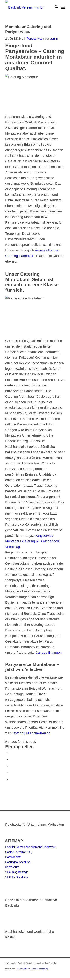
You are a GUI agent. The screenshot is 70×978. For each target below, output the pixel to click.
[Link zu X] (45, 973)
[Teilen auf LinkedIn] (11, 772)
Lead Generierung (40, 969)
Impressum (12, 867)
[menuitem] (54, 7)
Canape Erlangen (48, 652)
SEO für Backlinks (16, 877)
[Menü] (63, 7)
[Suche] (54, 7)
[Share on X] (11, 759)
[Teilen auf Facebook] (11, 752)
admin (54, 38)
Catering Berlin (23, 969)
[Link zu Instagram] (56, 973)
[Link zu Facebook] (51, 973)
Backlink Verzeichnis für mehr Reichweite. (31, 846)
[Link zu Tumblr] (62, 973)
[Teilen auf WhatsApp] (11, 766)
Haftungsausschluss (17, 862)
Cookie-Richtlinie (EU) (18, 852)
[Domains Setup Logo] (29, 7)
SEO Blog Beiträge (16, 872)
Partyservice (34, 38)
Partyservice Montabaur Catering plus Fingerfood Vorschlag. (32, 541)
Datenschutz (13, 857)
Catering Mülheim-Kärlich (31, 733)
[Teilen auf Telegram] (11, 779)
